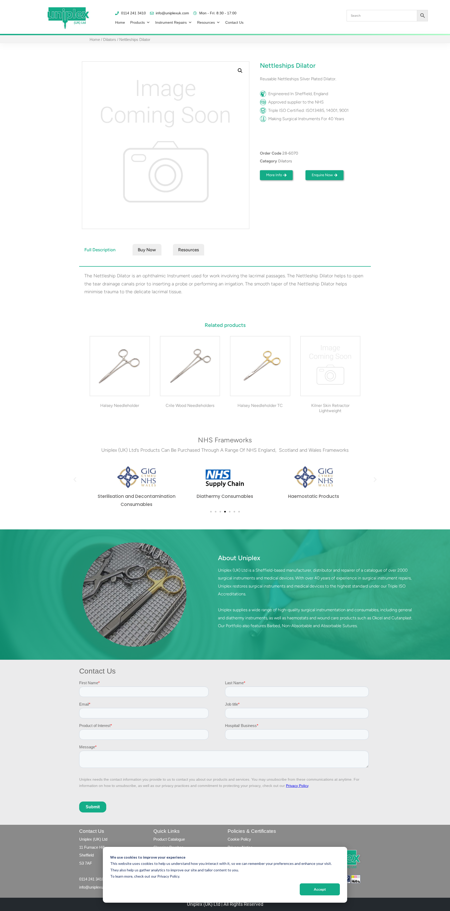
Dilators (109, 39)
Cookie (234, 839)
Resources (206, 22)
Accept (320, 889)
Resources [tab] (188, 249)
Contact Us (234, 22)
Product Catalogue (169, 839)
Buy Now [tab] (147, 249)
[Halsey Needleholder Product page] (120, 366)
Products (137, 22)
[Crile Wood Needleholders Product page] (190, 366)
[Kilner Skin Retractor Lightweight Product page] (330, 366)
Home (120, 22)
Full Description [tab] (100, 249)
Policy (245, 839)
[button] (240, 70)
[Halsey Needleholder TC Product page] (260, 366)
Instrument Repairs (171, 22)
